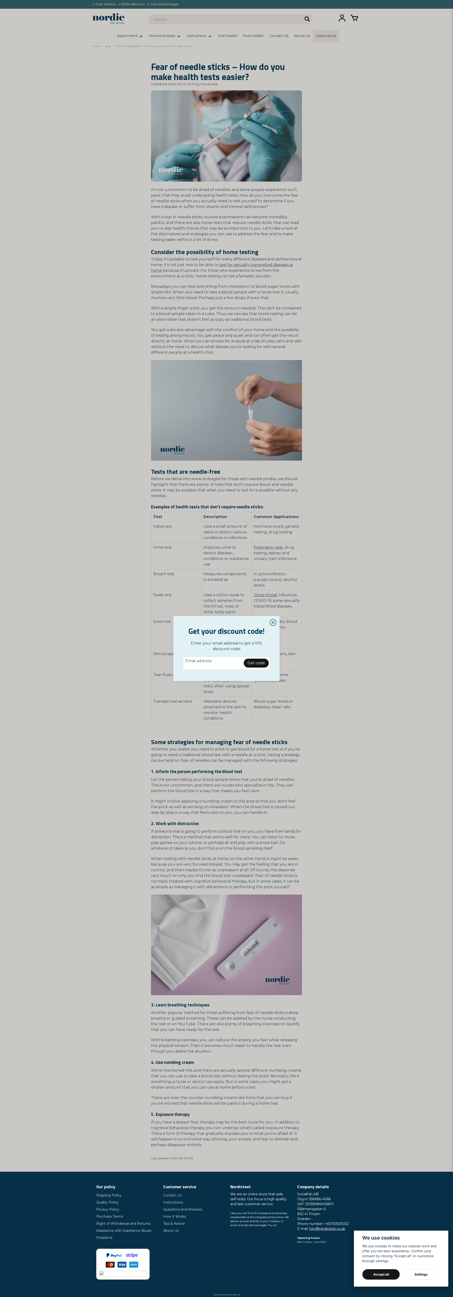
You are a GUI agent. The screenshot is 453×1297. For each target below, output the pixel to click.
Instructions (173, 1202)
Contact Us (172, 1195)
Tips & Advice (174, 1223)
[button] (273, 622)
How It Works (174, 1216)
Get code (256, 663)
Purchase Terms (109, 1216)
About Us (171, 1230)
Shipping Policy (109, 1195)
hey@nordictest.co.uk (327, 1229)
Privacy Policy (107, 1209)
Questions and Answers (182, 1209)
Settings (421, 1274)
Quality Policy (107, 1202)
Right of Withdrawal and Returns (123, 1223)
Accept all (381, 1274)
